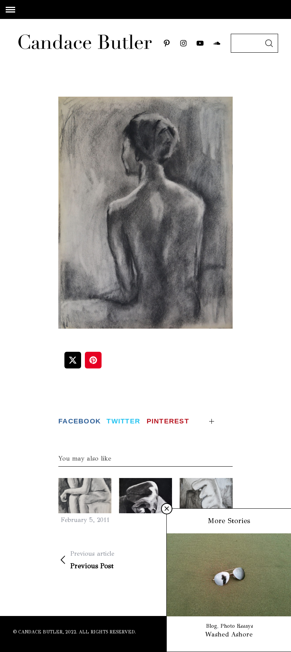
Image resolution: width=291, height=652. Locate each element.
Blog (211, 626)
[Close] (166, 508)
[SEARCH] (269, 43)
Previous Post (92, 560)
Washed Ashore (229, 634)
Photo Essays (237, 626)
